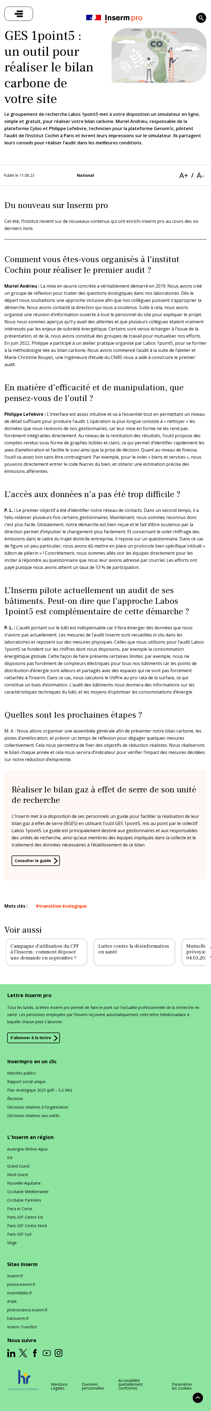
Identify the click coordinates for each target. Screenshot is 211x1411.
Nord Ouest (17, 1174)
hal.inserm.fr (18, 1318)
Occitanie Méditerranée (28, 1191)
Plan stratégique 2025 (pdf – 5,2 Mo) (39, 1090)
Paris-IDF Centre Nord (27, 1225)
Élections (15, 1098)
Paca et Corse (19, 1208)
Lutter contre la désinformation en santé (133, 949)
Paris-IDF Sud (19, 1234)
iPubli (11, 1301)
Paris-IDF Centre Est (25, 1217)
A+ (183, 175)
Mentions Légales (59, 1386)
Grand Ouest (18, 1166)
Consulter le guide (33, 860)
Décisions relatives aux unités (33, 1115)
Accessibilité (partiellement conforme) (130, 1384)
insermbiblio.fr (19, 1292)
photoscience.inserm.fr (27, 1309)
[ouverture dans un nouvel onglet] (11, 1353)
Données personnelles (93, 1386)
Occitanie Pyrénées (24, 1200)
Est (10, 1157)
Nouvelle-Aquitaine (24, 1183)
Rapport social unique (26, 1081)
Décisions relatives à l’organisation (37, 1107)
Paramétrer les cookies (182, 1386)
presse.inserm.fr (21, 1284)
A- (200, 175)
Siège (12, 1242)
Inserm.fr (15, 1275)
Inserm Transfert (22, 1326)
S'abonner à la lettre (30, 1037)
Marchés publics (21, 1073)
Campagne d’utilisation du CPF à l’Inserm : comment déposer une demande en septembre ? (44, 952)
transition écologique (63, 906)
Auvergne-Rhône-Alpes (27, 1149)
